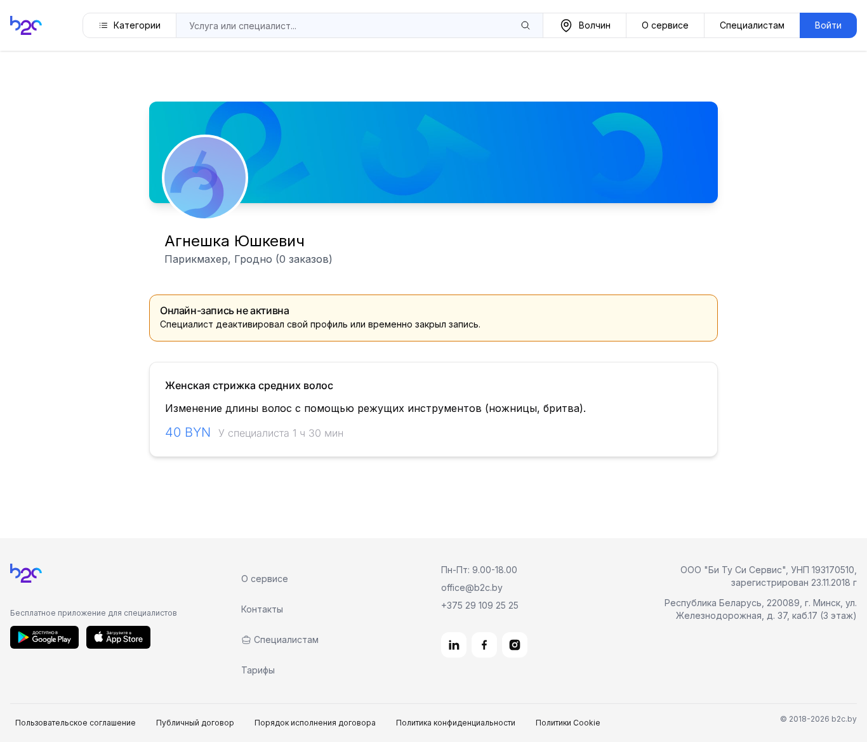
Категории (137, 25)
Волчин (595, 25)
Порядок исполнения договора (315, 722)
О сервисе (665, 25)
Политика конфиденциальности (455, 722)
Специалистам (752, 25)
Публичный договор (195, 722)
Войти (828, 25)
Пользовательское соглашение (75, 722)
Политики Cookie (568, 722)
